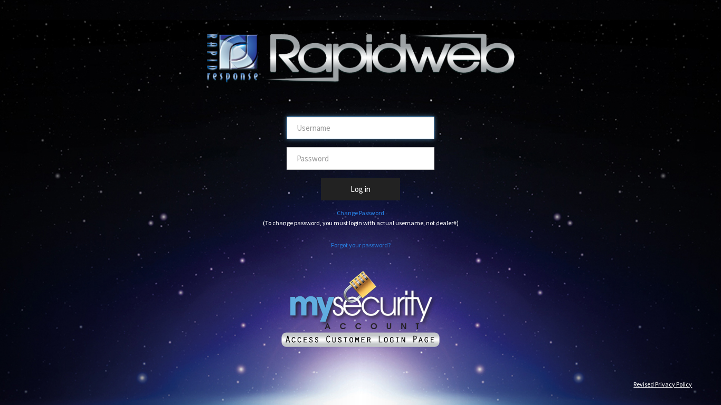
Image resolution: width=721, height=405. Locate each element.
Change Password (360, 213)
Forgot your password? (361, 245)
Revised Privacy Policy (662, 384)
